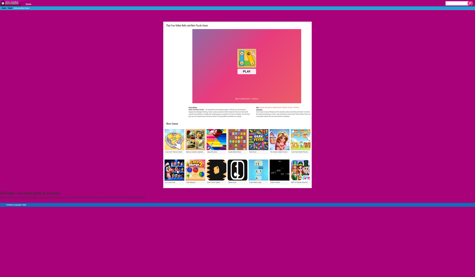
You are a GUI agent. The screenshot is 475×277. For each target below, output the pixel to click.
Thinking (296, 107)
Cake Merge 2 (191, 182)
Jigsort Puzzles (212, 152)
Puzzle (10, 8)
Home (28, 4)
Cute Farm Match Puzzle (299, 152)
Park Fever (253, 152)
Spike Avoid (232, 182)
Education (268, 107)
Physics (284, 107)
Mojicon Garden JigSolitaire (195, 152)
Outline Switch (275, 182)
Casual (261, 107)
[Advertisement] (237, 15)
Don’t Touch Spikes (213, 182)
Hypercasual (277, 107)
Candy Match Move (234, 152)
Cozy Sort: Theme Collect (173, 152)
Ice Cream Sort (170, 182)
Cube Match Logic (255, 182)
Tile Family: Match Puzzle (278, 152)
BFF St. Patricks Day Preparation (302, 182)
